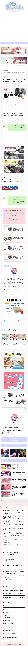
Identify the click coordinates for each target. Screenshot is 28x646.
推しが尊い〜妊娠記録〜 (10, 633)
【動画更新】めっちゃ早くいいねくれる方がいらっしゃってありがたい (14, 572)
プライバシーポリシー (10, 623)
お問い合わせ (8, 620)
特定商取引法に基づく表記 (11, 637)
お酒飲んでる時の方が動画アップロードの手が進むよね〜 (14, 560)
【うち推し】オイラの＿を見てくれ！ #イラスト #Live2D (15, 566)
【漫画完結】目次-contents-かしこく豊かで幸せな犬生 (15, 616)
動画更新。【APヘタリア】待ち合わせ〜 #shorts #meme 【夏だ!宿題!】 (14, 553)
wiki (6, 117)
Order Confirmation (9, 605)
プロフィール (8, 627)
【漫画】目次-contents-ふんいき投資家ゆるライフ (15, 598)
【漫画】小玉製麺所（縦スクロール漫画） (14, 590)
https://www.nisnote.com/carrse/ (9, 120)
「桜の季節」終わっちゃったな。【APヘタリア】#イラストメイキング (14, 578)
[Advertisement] (14, 28)
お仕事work (7, 612)
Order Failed (8, 609)
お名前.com (13, 106)
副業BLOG (7, 630)
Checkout (7, 602)
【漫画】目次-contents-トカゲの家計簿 (14, 593)
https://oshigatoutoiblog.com (14, 289)
